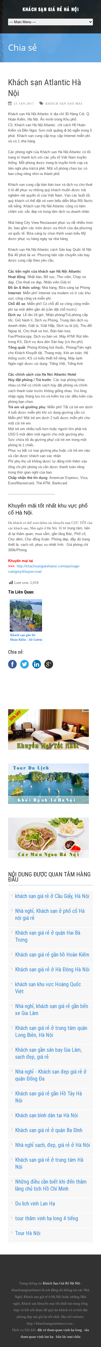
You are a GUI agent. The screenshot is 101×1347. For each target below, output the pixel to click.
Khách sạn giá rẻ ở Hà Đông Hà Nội (52, 969)
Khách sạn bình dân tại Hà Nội (46, 1115)
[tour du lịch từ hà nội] (48, 803)
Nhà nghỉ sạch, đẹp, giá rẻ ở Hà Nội (52, 1145)
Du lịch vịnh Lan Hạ (35, 1203)
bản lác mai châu (68, 1337)
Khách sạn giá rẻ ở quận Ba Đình (48, 1130)
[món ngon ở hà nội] (48, 857)
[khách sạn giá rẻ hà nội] (48, 748)
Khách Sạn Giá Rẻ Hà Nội (61, 1283)
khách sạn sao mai (64, 103)
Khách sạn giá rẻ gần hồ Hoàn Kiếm (52, 954)
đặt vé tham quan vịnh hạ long (59, 1330)
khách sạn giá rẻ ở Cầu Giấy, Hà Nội (52, 896)
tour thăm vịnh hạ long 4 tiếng (46, 1218)
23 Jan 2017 (24, 103)
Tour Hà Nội (27, 1233)
